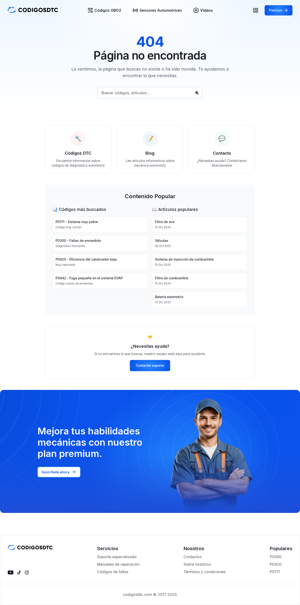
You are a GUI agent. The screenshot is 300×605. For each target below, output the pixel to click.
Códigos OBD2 (107, 10)
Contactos (193, 556)
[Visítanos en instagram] (27, 572)
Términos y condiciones (204, 571)
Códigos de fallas (112, 571)
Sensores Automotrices (160, 10)
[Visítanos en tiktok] (19, 572)
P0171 (275, 571)
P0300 (275, 556)
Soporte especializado (117, 556)
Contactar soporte (150, 365)
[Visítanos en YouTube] (10, 572)
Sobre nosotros (197, 564)
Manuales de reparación (118, 564)
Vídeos (206, 10)
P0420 (275, 564)
